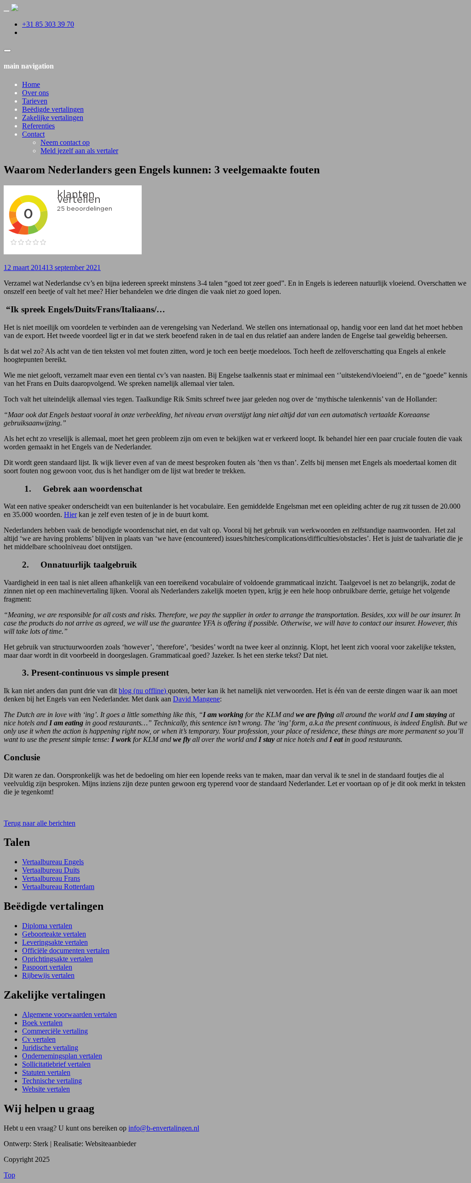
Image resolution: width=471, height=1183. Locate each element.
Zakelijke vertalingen (52, 117)
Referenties (38, 126)
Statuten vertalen (46, 1072)
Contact (33, 134)
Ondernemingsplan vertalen (62, 1056)
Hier (70, 514)
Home (31, 84)
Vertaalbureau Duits (51, 870)
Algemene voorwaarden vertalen (69, 1014)
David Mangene (196, 699)
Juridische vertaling (50, 1047)
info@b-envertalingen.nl (163, 1128)
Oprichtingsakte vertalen (57, 959)
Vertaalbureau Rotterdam (58, 886)
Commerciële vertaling (55, 1031)
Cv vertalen (39, 1039)
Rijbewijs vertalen (48, 975)
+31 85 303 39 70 (48, 24)
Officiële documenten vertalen (65, 950)
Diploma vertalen (47, 926)
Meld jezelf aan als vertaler (79, 151)
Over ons (35, 93)
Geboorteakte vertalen (54, 934)
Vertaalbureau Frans (51, 878)
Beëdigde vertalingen (53, 109)
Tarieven (34, 101)
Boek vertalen (42, 1023)
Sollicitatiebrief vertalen (56, 1064)
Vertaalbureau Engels (53, 862)
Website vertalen (46, 1089)
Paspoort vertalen (47, 967)
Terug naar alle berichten (39, 823)
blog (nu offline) (143, 691)
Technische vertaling (52, 1081)
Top (9, 1175)
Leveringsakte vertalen (55, 942)
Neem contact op (65, 142)
